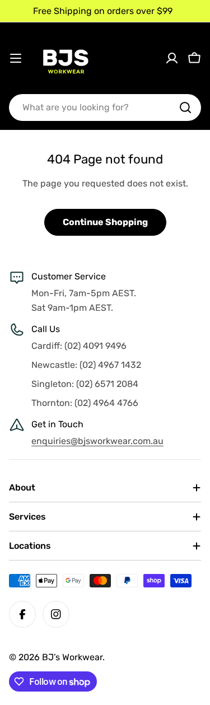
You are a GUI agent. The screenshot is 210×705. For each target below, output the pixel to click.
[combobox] (105, 107)
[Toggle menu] (15, 58)
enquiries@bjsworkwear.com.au (97, 441)
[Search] (185, 107)
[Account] (172, 58)
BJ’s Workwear (72, 657)
